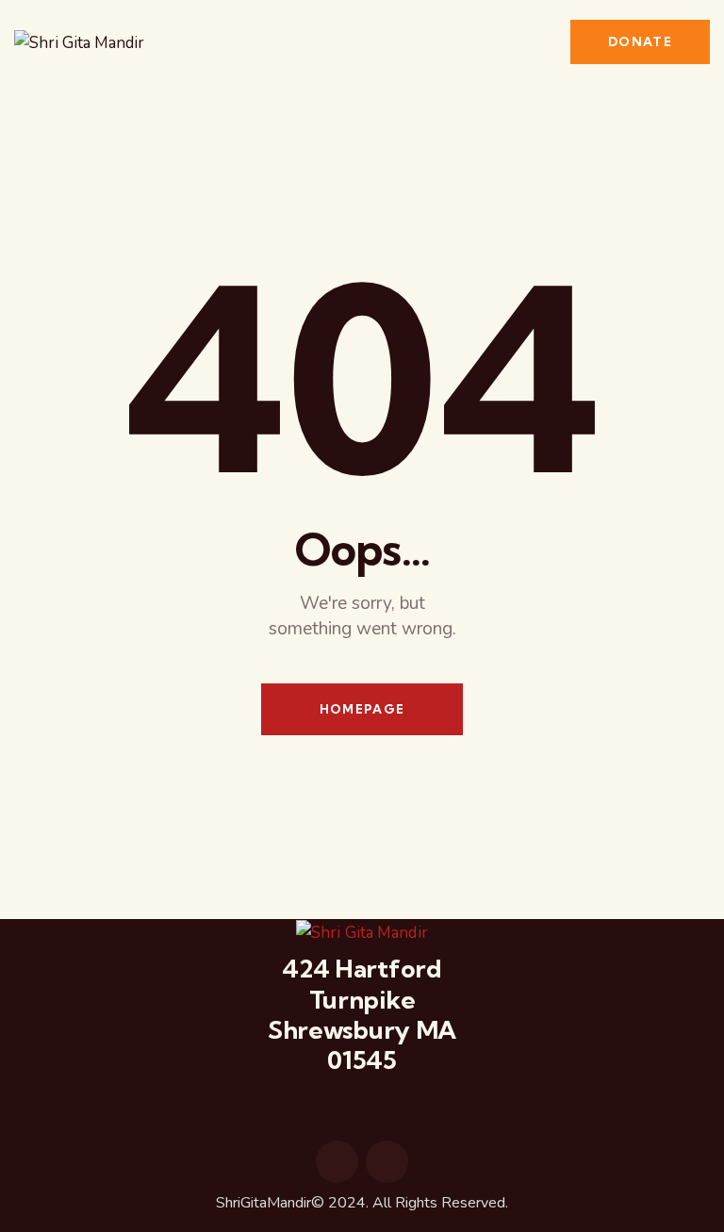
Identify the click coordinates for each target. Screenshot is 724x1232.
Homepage (362, 708)
